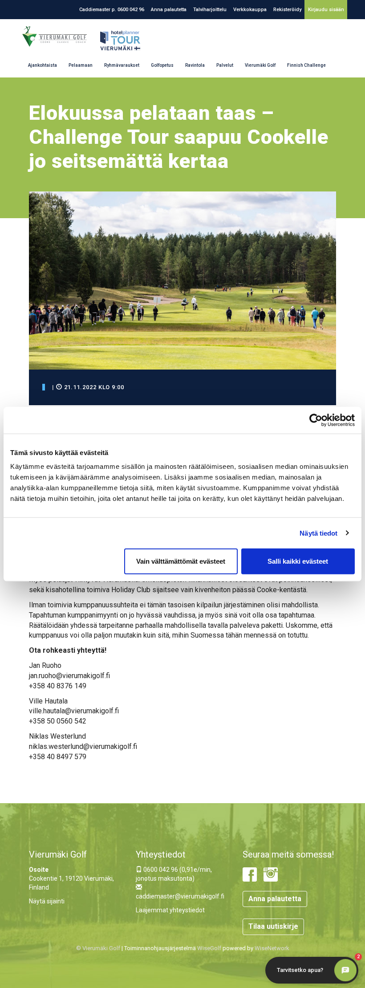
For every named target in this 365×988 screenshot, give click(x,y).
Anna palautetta (169, 9)
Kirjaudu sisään (326, 9)
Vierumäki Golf (260, 65)
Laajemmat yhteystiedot (170, 910)
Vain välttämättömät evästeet (180, 561)
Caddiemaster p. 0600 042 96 (111, 9)
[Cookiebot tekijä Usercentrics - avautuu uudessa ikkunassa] (316, 420)
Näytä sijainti (47, 901)
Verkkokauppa (250, 9)
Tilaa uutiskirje (273, 926)
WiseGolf (209, 948)
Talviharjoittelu (210, 9)
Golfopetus (162, 65)
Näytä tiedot (318, 533)
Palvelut (224, 65)
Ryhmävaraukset (121, 65)
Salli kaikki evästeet (298, 561)
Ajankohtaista (42, 65)
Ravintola (195, 65)
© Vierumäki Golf (98, 948)
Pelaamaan (81, 65)
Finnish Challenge (306, 65)
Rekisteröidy (287, 9)
